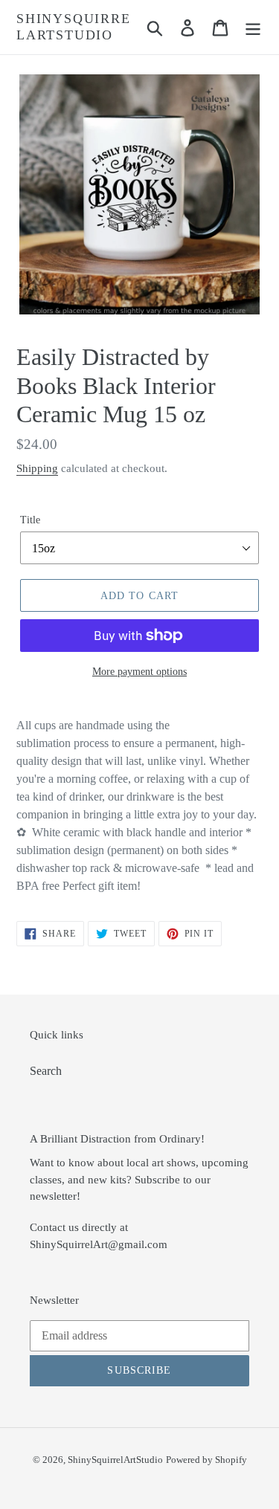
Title (30, 520)
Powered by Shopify (206, 1459)
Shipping (37, 468)
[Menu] (253, 27)
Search (46, 1070)
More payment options (139, 671)
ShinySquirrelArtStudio (73, 26)
